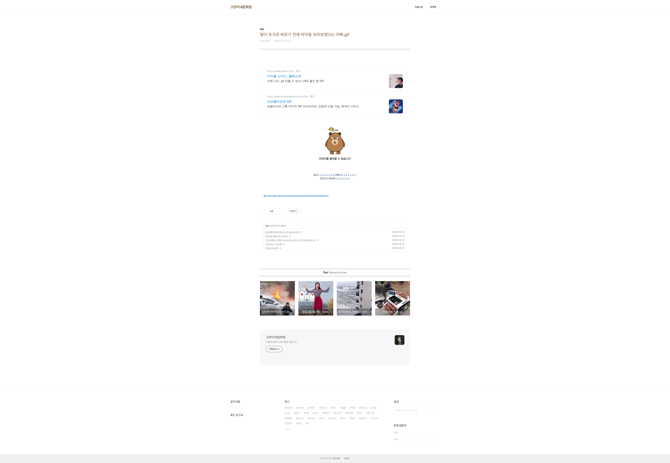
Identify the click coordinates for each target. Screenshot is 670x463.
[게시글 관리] (281, 211)
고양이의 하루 (271, 248)
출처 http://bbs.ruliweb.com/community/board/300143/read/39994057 (296, 195)
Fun (267, 225)
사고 (323, 418)
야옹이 (301, 407)
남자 (344, 418)
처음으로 (419, 7)
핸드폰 (371, 413)
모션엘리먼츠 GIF (279, 101)
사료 (374, 407)
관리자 (346, 458)
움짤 (344, 407)
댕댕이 (363, 418)
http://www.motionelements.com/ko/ (288, 96)
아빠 (307, 413)
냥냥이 (301, 418)
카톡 (353, 407)
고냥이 (375, 418)
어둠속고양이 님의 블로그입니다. (281, 342)
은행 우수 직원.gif (273, 244)
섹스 (360, 413)
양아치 (312, 407)
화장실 (363, 407)
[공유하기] (276, 211)
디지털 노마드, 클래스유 (284, 76)
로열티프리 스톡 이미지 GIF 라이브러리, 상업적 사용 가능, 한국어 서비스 (313, 106)
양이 (334, 407)
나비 (288, 413)
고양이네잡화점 (241, 7)
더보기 (287, 429)
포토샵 (312, 418)
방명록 (433, 7)
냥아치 (324, 407)
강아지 (333, 418)
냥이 (316, 413)
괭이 (300, 423)
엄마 (298, 413)
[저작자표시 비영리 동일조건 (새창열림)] (304, 211)
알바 (353, 418)
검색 (436, 410)
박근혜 (350, 413)
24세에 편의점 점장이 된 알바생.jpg (282, 232)
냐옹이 (338, 413)
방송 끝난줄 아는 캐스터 (276, 236)
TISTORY (336, 458)
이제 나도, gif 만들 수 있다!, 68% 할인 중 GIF (295, 81)
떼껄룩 (289, 418)
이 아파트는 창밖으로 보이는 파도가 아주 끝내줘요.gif (290, 240)
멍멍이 (327, 413)
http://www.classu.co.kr (280, 71)
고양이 (289, 407)
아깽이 (289, 423)
